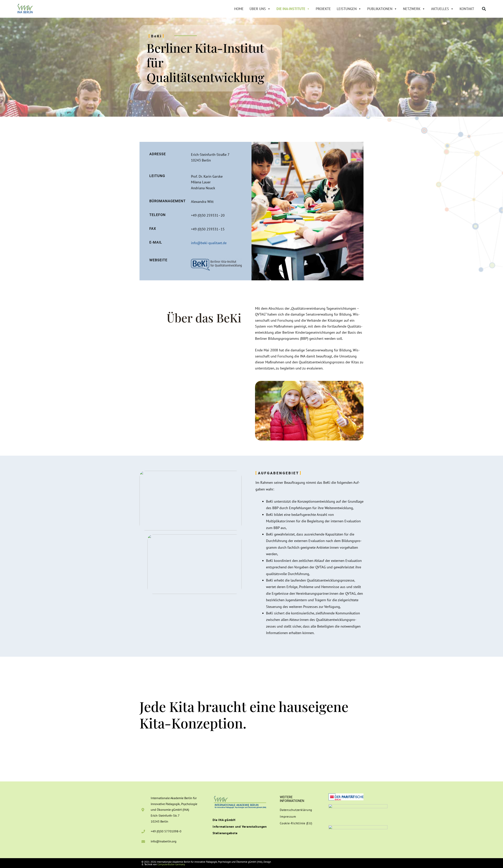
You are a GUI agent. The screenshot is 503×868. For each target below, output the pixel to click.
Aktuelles (440, 8)
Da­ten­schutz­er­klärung (296, 810)
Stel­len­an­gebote (225, 833)
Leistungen (347, 8)
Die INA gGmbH (224, 820)
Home (239, 8)
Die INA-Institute (290, 8)
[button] (484, 9)
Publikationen (379, 8)
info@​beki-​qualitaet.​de (209, 243)
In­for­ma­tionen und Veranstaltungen (240, 826)
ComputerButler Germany (171, 864)
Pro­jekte (323, 8)
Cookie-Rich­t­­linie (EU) (296, 823)
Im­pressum (288, 816)
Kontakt (467, 8)
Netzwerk (411, 8)
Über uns (258, 8)
